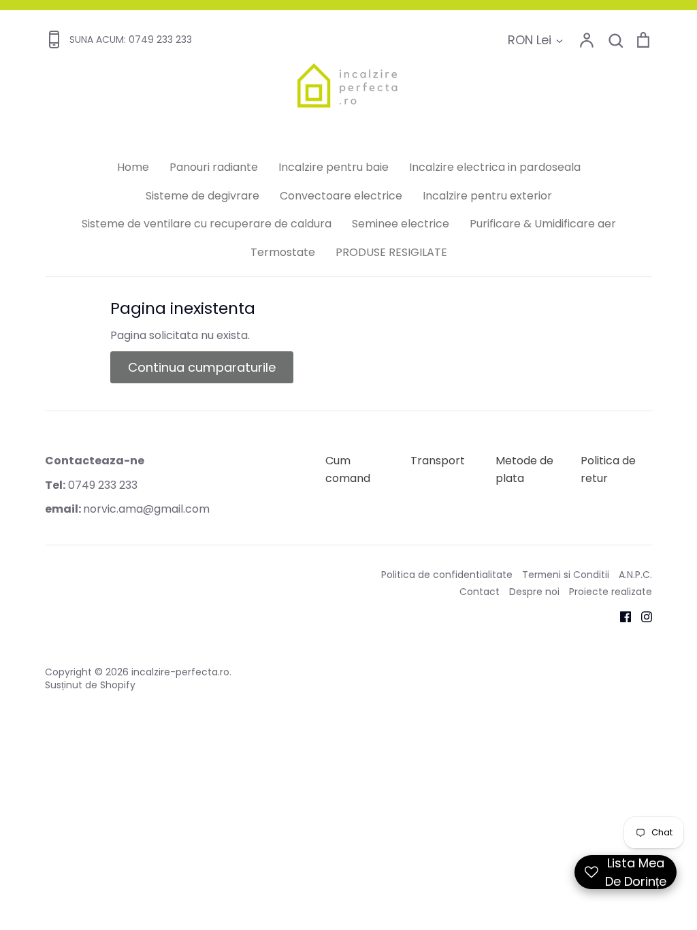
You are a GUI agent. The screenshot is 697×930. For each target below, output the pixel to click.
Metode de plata (524, 469)
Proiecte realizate (610, 591)
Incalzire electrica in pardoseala (495, 167)
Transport (437, 460)
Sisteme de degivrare (202, 196)
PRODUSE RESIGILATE (391, 252)
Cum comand (347, 469)
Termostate (282, 252)
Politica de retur (608, 469)
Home (133, 167)
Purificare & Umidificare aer (543, 223)
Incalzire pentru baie (333, 167)
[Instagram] (641, 616)
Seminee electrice (400, 223)
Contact (479, 591)
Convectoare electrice (341, 196)
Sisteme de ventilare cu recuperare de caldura (206, 223)
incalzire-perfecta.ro (180, 672)
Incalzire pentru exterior (487, 196)
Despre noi (534, 591)
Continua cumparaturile (202, 367)
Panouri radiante (213, 167)
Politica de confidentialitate (447, 574)
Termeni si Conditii (565, 574)
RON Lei (529, 39)
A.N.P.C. (635, 574)
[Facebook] (620, 616)
